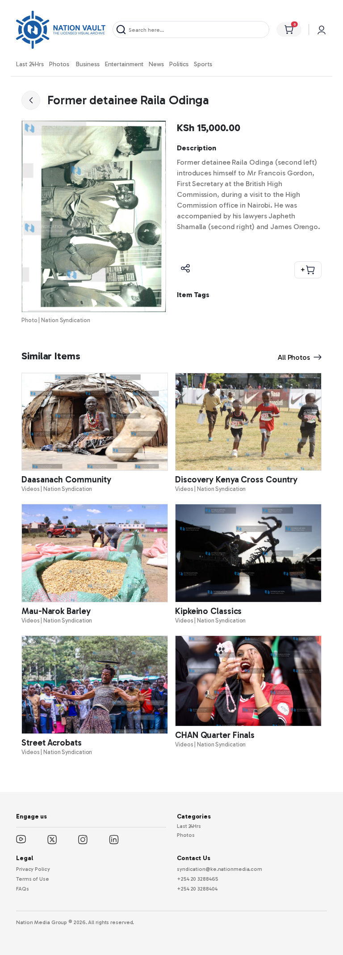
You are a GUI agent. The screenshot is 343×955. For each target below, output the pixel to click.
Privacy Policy (33, 869)
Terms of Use (32, 879)
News (156, 64)
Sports (203, 64)
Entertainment (124, 64)
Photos (59, 64)
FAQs (22, 889)
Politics (178, 64)
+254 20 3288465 (197, 879)
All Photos (294, 357)
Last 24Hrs (30, 64)
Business (87, 64)
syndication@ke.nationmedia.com (219, 869)
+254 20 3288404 (197, 889)
